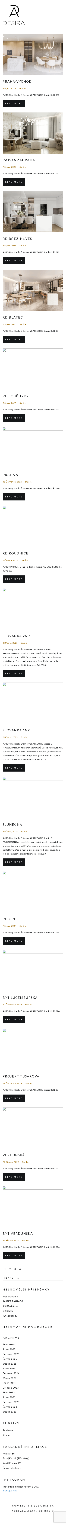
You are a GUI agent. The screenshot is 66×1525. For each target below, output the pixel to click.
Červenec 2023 (11, 1402)
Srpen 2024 (9, 1368)
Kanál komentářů (12, 1463)
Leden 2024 (9, 1382)
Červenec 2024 (11, 1373)
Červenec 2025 (11, 1354)
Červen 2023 (10, 1406)
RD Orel (10, 919)
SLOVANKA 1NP (16, 730)
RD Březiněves (17, 239)
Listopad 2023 (11, 1387)
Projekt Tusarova (21, 1076)
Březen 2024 (9, 1378)
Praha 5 (10, 475)
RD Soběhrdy (16, 396)
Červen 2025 (10, 1358)
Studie (22, 88)
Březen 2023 (9, 1411)
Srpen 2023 (9, 1397)
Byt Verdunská (18, 1233)
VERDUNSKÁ (14, 1155)
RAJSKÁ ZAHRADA (19, 160)
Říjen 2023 (9, 1392)
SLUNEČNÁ (12, 824)
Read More (14, 103)
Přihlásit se (9, 1453)
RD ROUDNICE (15, 553)
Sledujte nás (10, 1490)
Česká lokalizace (12, 1468)
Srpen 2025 (9, 1349)
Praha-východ (17, 81)
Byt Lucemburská (20, 997)
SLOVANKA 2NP (16, 636)
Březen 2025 (9, 1363)
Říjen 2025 (9, 1344)
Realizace (8, 1430)
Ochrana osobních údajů (33, 1511)
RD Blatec (13, 317)
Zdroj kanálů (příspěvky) (16, 1458)
